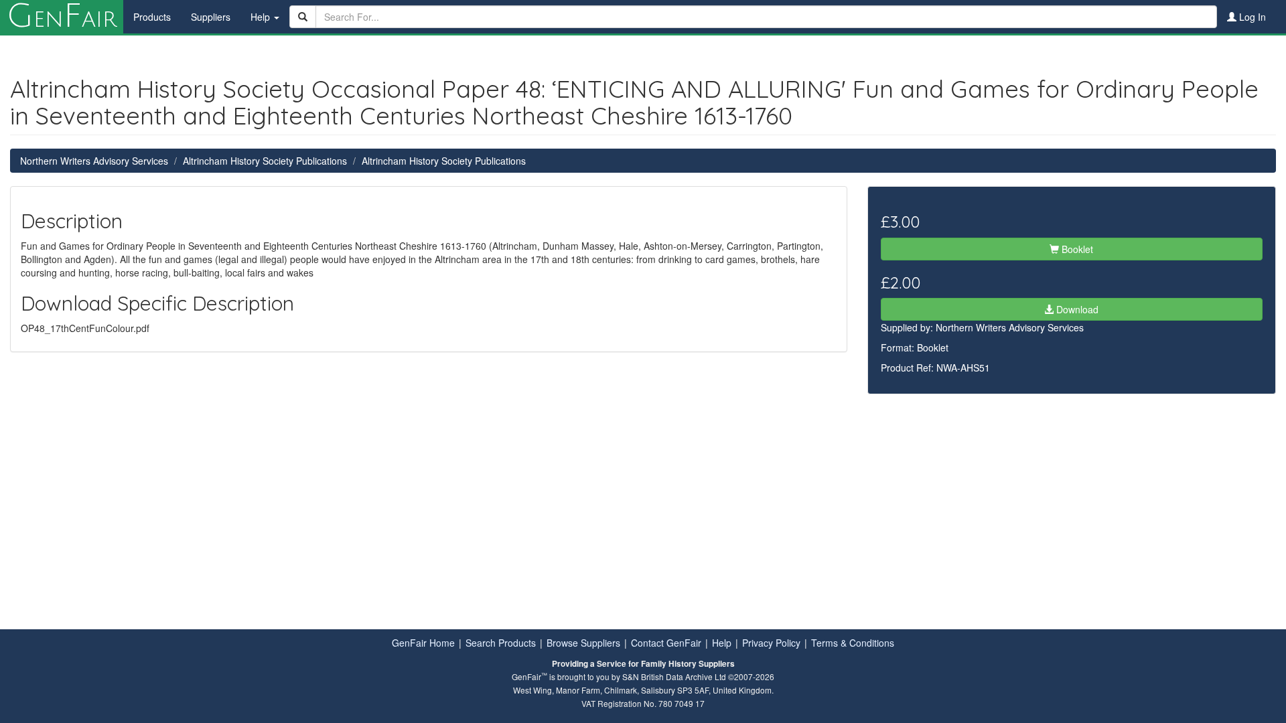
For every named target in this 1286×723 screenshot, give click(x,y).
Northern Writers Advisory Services (94, 160)
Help (721, 642)
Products (152, 16)
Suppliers (210, 16)
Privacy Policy (771, 642)
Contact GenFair (666, 642)
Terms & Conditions (852, 642)
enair (62, 16)
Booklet (1076, 249)
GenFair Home (423, 642)
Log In (1251, 16)
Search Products (501, 642)
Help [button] (262, 16)
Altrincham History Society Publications (265, 160)
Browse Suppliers (583, 642)
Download (1076, 309)
